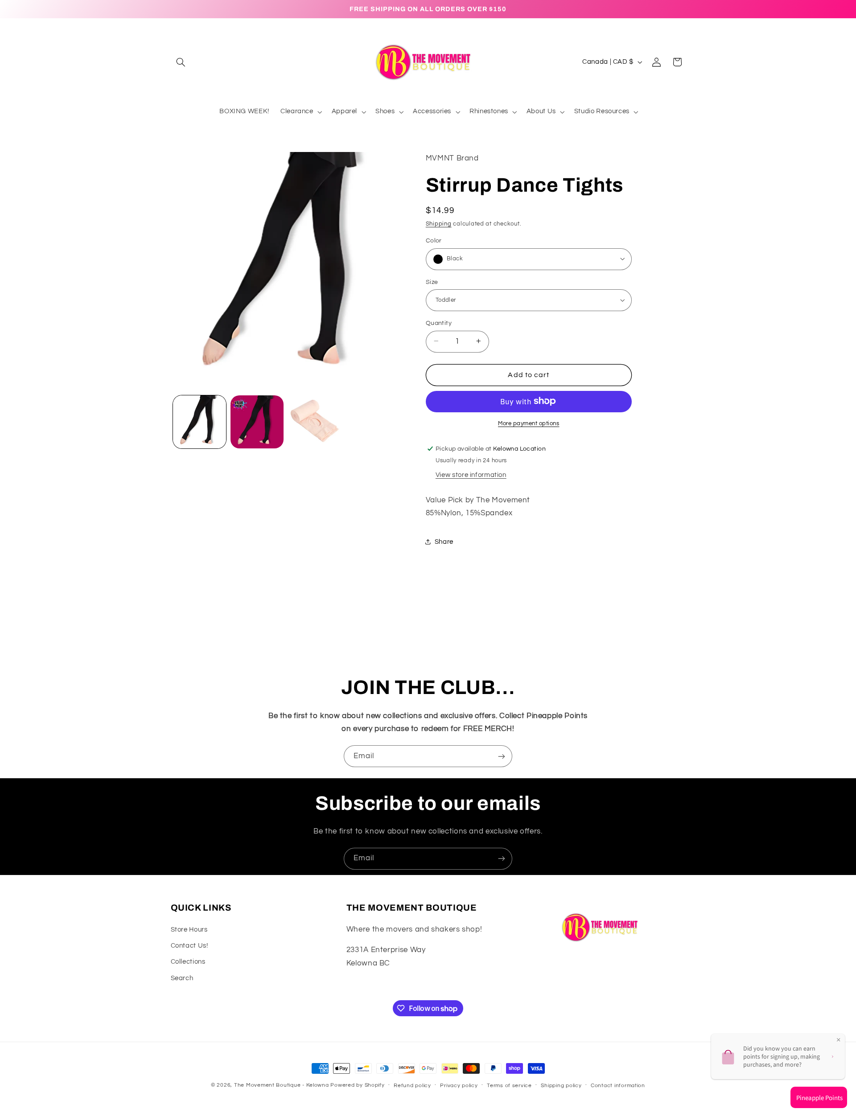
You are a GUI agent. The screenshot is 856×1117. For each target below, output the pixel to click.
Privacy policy (458, 1085)
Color (434, 240)
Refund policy (412, 1085)
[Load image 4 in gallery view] (315, 421)
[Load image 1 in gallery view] (199, 421)
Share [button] (444, 541)
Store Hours (189, 929)
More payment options (529, 423)
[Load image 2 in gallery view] (257, 421)
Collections (188, 961)
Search (182, 978)
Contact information (618, 1085)
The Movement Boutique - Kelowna (281, 1085)
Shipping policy (561, 1085)
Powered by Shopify (357, 1085)
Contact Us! (189, 945)
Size (432, 282)
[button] (181, 62)
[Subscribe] (501, 756)
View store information (471, 474)
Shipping (439, 224)
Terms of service (509, 1085)
